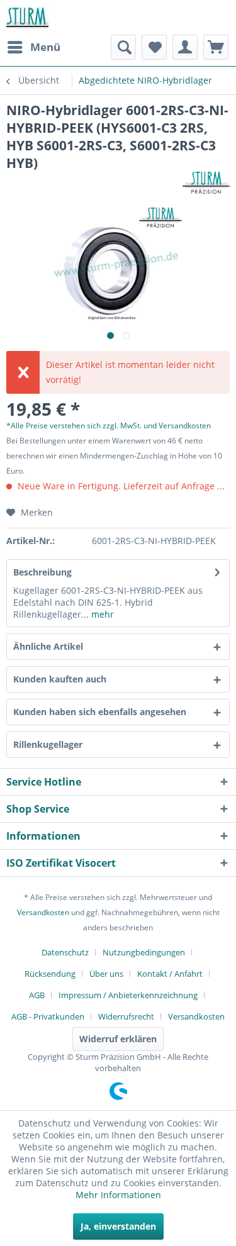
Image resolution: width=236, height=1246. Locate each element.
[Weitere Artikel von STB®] (206, 183)
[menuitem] (33, 47)
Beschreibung (42, 572)
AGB (37, 995)
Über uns (106, 973)
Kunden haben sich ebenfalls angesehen (99, 712)
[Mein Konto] (185, 47)
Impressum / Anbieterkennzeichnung (128, 995)
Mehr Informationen (118, 1195)
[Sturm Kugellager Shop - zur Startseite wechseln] (27, 17)
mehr (101, 614)
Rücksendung (50, 973)
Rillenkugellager (47, 744)
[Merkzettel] (154, 47)
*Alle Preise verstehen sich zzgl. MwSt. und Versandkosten (108, 425)
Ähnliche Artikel (48, 646)
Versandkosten (43, 912)
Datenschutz (65, 952)
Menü (45, 47)
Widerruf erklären (118, 1039)
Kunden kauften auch (59, 679)
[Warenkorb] (215, 47)
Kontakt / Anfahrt (170, 973)
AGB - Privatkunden (47, 1016)
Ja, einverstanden (118, 1226)
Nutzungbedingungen (144, 952)
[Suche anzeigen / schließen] (123, 47)
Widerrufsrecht (126, 1016)
